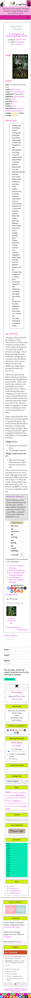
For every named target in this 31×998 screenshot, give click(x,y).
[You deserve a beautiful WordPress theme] (10, 909)
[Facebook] (8, 588)
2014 (8, 866)
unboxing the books (9, 806)
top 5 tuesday (16, 803)
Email (7, 655)
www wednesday (17, 806)
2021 (8, 855)
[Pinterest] (11, 588)
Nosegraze (7, 936)
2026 (8, 844)
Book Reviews (21, 39)
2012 (8, 871)
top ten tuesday (23, 803)
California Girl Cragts (12, 927)
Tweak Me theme (17, 990)
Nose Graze (15, 992)
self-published (19, 96)
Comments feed (15, 890)
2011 (8, 873)
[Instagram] (18, 591)
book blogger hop (22, 792)
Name (7, 649)
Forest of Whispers (13, 627)
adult (8, 791)
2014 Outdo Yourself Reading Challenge (16, 573)
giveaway (20, 795)
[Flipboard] (15, 588)
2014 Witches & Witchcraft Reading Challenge (16, 579)
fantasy (15, 101)
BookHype (9, 110)
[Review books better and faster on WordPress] (21, 909)
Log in (11, 886)
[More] (21, 591)
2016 (8, 862)
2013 (8, 869)
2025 (8, 846)
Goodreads (18, 110)
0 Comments (17, 44)
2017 (8, 860)
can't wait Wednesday (11, 795)
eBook (14, 106)
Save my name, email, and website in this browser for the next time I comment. (16, 672)
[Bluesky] (11, 591)
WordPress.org (14, 893)
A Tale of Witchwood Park (11, 620)
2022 (8, 853)
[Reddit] (15, 591)
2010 (8, 876)
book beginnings (14, 792)
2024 (8, 848)
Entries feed (13, 888)
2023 (8, 850)
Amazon (19, 108)
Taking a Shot (22, 629)
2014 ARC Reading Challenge (16, 566)
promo (16, 800)
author (13, 99)
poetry (11, 801)
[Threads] (25, 588)
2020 (8, 857)
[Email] (18, 588)
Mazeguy (18, 941)
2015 (8, 864)
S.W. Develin (16, 89)
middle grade (20, 42)
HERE (20, 13)
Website (7, 660)
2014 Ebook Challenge (17, 570)
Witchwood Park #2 (18, 92)
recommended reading (9, 803)
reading (21, 801)
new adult (20, 798)
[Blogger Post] (21, 588)
